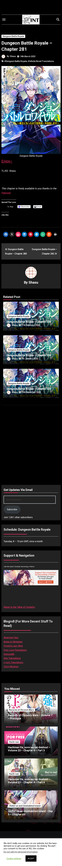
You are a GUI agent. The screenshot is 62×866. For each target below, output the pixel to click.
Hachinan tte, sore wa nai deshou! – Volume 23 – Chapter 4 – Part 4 (29, 781)
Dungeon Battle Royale (13, 36)
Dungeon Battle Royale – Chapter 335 (29, 321)
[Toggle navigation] (4, 19)
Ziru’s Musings (11, 666)
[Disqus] (31, 444)
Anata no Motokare (13, 641)
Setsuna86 (9, 654)
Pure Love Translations (15, 650)
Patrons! (6, 192)
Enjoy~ (6, 161)
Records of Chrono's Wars (21, 710)
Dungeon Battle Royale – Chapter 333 (29, 388)
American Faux (11, 637)
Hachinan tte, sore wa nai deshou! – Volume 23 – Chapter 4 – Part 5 (29, 749)
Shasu (13, 56)
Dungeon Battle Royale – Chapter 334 (29, 355)
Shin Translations (12, 658)
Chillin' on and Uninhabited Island (25, 806)
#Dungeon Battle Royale (15, 61)
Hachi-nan (14, 742)
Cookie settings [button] (13, 858)
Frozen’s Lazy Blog (13, 645)
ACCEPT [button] (31, 858)
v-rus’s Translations (13, 662)
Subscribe (12, 509)
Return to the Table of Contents (19, 607)
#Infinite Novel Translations (41, 61)
